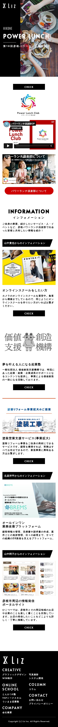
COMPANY (12, 708)
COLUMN (37, 684)
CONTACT (38, 695)
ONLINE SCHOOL (10, 687)
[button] (25, 46)
